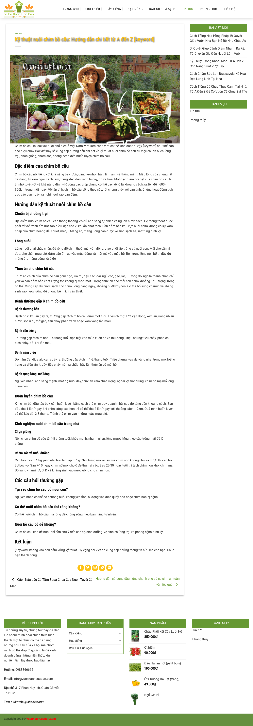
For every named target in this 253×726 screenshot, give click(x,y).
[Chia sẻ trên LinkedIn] (109, 568)
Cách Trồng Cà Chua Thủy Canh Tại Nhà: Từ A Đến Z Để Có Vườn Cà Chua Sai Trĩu (218, 89)
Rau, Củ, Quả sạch (162, 9)
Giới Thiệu (92, 9)
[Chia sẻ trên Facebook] (80, 568)
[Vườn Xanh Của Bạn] (29, 9)
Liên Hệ (229, 9)
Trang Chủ (71, 9)
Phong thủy (209, 9)
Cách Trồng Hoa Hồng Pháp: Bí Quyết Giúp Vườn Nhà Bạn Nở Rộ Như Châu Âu (218, 38)
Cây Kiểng (114, 9)
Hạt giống (135, 9)
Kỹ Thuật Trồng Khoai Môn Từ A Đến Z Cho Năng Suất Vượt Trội (217, 63)
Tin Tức (187, 9)
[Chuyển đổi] (119, 633)
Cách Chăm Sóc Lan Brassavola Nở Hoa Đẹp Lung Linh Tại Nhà (218, 76)
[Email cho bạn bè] (95, 568)
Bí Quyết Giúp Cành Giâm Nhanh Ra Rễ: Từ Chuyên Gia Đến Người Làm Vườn (217, 51)
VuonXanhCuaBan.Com (41, 718)
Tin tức (195, 111)
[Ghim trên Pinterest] (102, 568)
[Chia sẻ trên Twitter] (88, 568)
